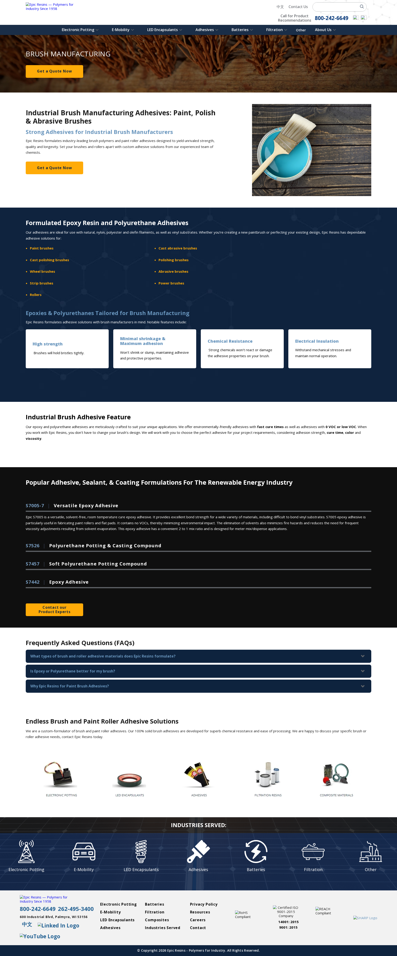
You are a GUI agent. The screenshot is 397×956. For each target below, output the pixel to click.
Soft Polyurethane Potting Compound (86, 564)
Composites (157, 920)
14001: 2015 (288, 922)
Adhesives (205, 29)
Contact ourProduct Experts (55, 609)
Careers (198, 920)
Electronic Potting (78, 29)
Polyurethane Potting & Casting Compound (94, 546)
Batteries (240, 29)
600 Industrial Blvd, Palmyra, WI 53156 (54, 917)
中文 (280, 6)
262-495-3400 (76, 909)
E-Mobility (121, 29)
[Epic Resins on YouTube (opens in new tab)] (364, 18)
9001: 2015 (288, 927)
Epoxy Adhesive (57, 582)
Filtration (274, 29)
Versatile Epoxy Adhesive (72, 506)
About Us (323, 29)
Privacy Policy (204, 904)
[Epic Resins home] (54, 12)
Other (301, 30)
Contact (198, 928)
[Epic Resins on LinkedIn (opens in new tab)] (356, 18)
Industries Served (162, 928)
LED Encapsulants (162, 29)
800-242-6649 (38, 909)
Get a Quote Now (54, 71)
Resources (200, 912)
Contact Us (298, 6)
